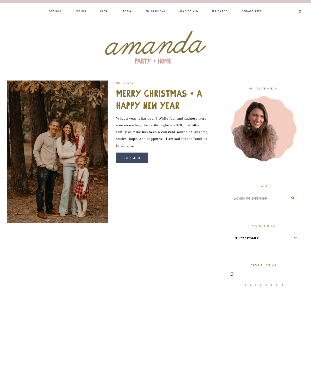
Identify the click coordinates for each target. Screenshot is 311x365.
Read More (132, 158)
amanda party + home (155, 48)
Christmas (125, 82)
